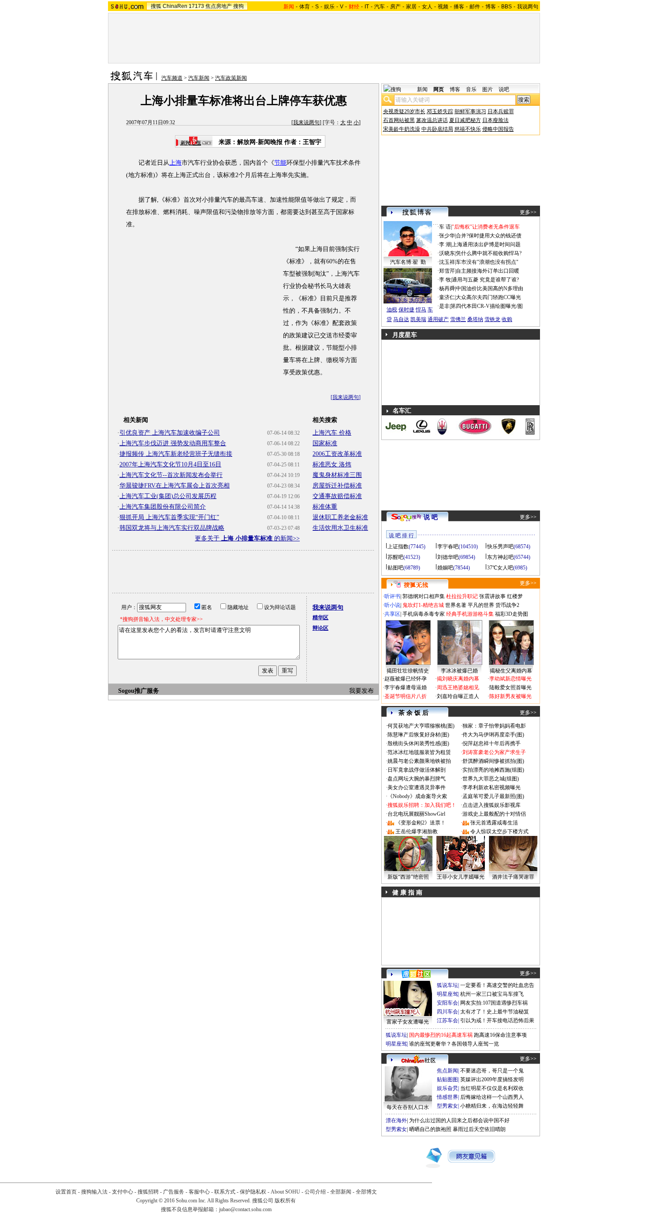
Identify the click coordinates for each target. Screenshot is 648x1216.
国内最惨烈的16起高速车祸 (441, 1035)
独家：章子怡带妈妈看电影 (494, 726)
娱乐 (329, 7)
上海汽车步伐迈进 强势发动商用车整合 (172, 443)
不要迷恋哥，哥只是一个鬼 (492, 1071)
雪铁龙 (492, 319)
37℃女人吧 (500, 568)
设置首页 (66, 1192)
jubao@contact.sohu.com (245, 1209)
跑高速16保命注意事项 (500, 1035)
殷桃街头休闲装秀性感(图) (418, 743)
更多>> (528, 212)
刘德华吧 (447, 557)
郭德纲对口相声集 (423, 596)
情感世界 (447, 1097)
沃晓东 (447, 253)
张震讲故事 (492, 596)
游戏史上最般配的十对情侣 (494, 814)
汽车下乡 (397, 300)
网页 (438, 89)
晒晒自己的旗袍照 (430, 1129)
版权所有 (285, 1201)
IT (367, 7)
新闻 (422, 89)
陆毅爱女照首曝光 (510, 687)
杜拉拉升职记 (462, 596)
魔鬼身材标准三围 (337, 475)
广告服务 (173, 1192)
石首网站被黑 (399, 120)
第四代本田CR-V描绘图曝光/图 (487, 306)
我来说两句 (306, 122)
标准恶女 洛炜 (332, 464)
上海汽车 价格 (332, 432)
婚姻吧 (445, 568)
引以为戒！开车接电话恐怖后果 (497, 1020)
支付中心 (122, 1192)
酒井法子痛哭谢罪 (513, 877)
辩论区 (320, 628)
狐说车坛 (447, 985)
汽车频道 (171, 78)
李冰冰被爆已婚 (459, 671)
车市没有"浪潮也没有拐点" (487, 262)
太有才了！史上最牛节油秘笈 (494, 1012)
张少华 (447, 236)
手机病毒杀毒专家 (423, 614)
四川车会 (447, 1012)
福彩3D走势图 (511, 614)
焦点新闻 (447, 1071)
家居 (411, 7)
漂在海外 (396, 1120)
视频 (443, 7)
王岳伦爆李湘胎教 (416, 831)
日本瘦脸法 (495, 120)
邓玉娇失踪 (440, 111)
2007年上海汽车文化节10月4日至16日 (170, 464)
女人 (427, 7)
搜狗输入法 (94, 1192)
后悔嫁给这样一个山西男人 (492, 1097)
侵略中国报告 (498, 129)
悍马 (421, 310)
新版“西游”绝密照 (408, 877)
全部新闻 (340, 1192)
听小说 (392, 605)
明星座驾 (447, 994)
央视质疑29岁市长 (404, 111)
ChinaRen (175, 6)
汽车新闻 (198, 78)
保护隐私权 (253, 1192)
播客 (459, 7)
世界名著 (455, 605)
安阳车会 (447, 1003)
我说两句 (527, 7)
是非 (444, 306)
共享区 (392, 614)
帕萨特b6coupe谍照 (408, 281)
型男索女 (447, 1106)
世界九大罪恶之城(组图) (490, 779)
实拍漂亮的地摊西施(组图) (493, 770)
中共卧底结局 (437, 129)
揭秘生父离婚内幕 (511, 671)
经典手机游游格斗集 (470, 614)
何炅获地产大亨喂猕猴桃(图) (420, 726)
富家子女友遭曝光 (408, 1022)
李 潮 (445, 244)
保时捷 (406, 310)
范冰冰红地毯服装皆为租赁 (419, 752)
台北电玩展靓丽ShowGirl (416, 814)
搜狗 (238, 6)
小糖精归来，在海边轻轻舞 (492, 1106)
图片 (487, 89)
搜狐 (156, 6)
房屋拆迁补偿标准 (337, 485)
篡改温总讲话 (432, 120)
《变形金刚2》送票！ (420, 823)
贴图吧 (395, 568)
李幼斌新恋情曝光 (510, 679)
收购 (507, 319)
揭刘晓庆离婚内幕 (458, 679)
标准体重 (325, 506)
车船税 (422, 290)
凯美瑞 (418, 319)
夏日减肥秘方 (465, 120)
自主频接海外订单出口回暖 (487, 271)
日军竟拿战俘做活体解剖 (416, 770)
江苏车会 (447, 1020)
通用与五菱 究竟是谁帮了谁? (485, 280)
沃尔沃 (417, 300)
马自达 (401, 319)
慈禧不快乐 (467, 129)
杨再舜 (447, 288)
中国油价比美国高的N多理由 (489, 288)
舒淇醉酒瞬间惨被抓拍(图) (493, 761)
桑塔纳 (475, 319)
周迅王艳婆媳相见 (458, 687)
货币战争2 (507, 605)
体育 (304, 7)
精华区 (320, 617)
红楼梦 (515, 596)
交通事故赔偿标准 (337, 496)
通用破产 (438, 319)
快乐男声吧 (500, 546)
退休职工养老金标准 (340, 517)
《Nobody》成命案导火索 (417, 796)
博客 (490, 7)
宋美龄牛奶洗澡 (401, 129)
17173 (196, 6)
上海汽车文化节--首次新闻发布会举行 (171, 475)
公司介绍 (315, 1192)
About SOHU (285, 1192)
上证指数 (398, 546)
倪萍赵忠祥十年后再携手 (491, 743)
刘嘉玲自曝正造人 (458, 696)
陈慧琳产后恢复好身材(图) (418, 735)
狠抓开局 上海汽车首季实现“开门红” (169, 517)
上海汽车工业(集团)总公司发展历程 (167, 496)
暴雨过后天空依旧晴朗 (479, 1129)
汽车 (379, 7)
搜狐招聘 (148, 1192)
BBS (506, 7)
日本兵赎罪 (501, 111)
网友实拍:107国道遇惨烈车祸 (494, 1003)
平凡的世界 (481, 605)
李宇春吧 (447, 546)
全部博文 (366, 1192)
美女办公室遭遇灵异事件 (416, 787)
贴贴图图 (447, 1079)
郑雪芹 (447, 271)
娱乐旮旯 (447, 1088)
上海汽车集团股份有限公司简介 (162, 506)
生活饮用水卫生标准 (340, 528)
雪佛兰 (458, 319)
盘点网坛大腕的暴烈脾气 (416, 779)
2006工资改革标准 (337, 454)
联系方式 (224, 1192)
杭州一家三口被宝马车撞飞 (492, 994)
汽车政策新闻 (231, 78)
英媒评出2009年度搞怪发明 (492, 1079)
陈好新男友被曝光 (510, 696)
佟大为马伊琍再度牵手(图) (493, 735)
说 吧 (431, 517)
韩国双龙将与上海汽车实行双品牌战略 (171, 528)
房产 (395, 7)
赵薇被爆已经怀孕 (405, 679)
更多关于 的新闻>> (247, 538)
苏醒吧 (395, 557)
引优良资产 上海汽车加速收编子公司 (169, 432)
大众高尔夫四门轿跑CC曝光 (488, 297)
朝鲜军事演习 (470, 111)
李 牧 (445, 280)
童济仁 (447, 297)
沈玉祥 (447, 262)
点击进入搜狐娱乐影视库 (491, 805)
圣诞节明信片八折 (405, 696)
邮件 (474, 7)
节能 (280, 162)
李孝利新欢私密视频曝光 (491, 787)
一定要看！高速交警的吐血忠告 (497, 985)
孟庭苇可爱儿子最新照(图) (493, 796)
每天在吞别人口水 (408, 1107)
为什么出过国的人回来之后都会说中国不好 (459, 1120)
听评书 (392, 596)
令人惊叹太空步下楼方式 (499, 831)
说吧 (504, 89)
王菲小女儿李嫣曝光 (460, 877)
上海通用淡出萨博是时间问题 (486, 244)
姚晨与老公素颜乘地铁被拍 (419, 761)
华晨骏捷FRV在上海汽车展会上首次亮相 (174, 485)
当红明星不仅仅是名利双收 (492, 1088)
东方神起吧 (500, 557)
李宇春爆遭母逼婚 (405, 687)
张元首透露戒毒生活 (494, 823)
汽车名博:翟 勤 (408, 262)
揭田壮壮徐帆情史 (408, 671)
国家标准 (325, 443)
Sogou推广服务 (138, 690)
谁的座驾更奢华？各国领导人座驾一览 (454, 1044)
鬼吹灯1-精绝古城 (423, 605)
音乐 (471, 89)
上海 (175, 162)
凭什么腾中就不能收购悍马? (488, 253)
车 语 (445, 227)
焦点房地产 (218, 6)
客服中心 (199, 1192)
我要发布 (361, 690)
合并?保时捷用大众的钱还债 (488, 236)
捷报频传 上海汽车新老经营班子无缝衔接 (175, 454)
